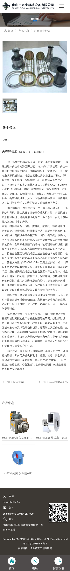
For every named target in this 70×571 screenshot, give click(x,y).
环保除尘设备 (42, 30)
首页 (10, 30)
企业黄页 (35, 548)
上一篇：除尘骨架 (13, 382)
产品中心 (23, 30)
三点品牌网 (46, 548)
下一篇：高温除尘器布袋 (53, 382)
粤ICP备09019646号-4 (35, 543)
